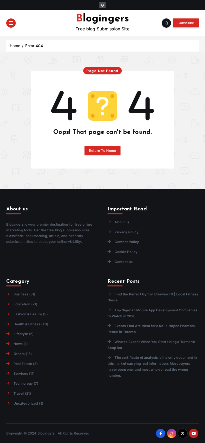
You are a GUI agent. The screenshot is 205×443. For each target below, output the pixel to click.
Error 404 (34, 45)
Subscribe (186, 23)
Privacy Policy (126, 232)
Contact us (123, 262)
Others (19, 354)
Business (21, 294)
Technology (23, 383)
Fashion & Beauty (28, 314)
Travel (19, 393)
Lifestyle (21, 334)
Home (15, 45)
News (18, 344)
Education (22, 304)
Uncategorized (26, 403)
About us (121, 222)
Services (21, 373)
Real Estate (23, 364)
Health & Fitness (27, 324)
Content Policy (126, 242)
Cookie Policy (126, 252)
